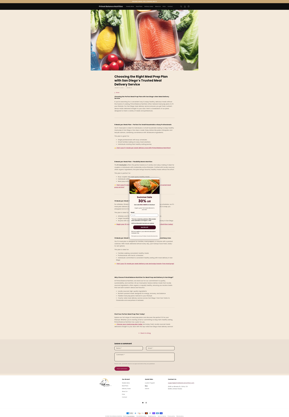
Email (132, 212)
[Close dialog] (158, 180)
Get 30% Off (144, 227)
